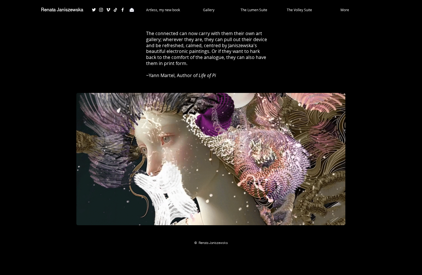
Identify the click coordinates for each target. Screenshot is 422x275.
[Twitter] (93, 9)
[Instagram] (101, 9)
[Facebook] (122, 9)
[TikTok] (115, 9)
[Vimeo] (108, 9)
